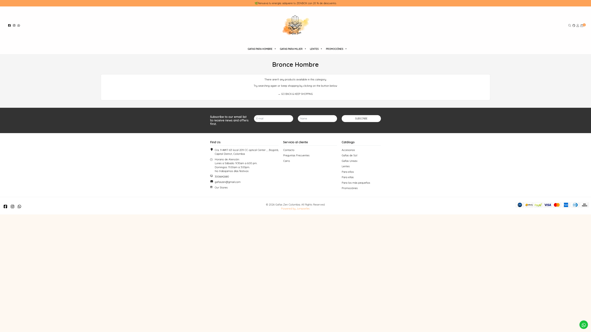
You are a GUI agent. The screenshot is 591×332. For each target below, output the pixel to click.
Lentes (314, 48)
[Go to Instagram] (14, 25)
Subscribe (361, 118)
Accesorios (348, 150)
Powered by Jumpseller (295, 208)
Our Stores (221, 187)
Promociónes (334, 48)
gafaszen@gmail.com (228, 182)
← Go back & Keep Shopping (295, 93)
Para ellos (348, 171)
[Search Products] (570, 25)
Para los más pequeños (356, 182)
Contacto (288, 150)
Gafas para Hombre (260, 48)
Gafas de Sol (349, 155)
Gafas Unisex (349, 160)
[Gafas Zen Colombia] (295, 25)
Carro (286, 160)
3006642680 (222, 176)
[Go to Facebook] (9, 25)
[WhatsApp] (18, 25)
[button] (574, 25)
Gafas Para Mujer (291, 48)
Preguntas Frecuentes (296, 155)
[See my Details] (578, 25)
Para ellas (348, 177)
